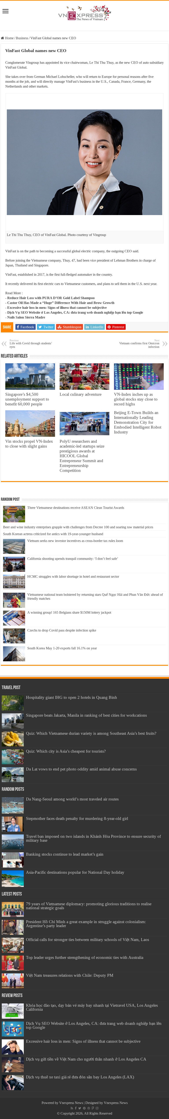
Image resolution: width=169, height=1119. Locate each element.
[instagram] (97, 1108)
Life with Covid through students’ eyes (31, 344)
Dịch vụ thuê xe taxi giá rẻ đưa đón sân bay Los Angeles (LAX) (80, 1077)
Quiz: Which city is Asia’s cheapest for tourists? (66, 751)
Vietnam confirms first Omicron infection (139, 344)
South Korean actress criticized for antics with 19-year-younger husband (53, 534)
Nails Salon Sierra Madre (26, 317)
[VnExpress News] (84, 13)
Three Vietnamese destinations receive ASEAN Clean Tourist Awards (75, 508)
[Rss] (71, 1108)
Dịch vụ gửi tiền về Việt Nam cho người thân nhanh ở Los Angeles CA (86, 1059)
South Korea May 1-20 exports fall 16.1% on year (62, 648)
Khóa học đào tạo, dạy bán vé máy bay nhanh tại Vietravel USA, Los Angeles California (92, 1007)
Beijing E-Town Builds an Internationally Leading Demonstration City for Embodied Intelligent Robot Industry (137, 422)
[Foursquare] (92, 1108)
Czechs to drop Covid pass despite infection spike (61, 630)
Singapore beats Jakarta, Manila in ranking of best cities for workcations (86, 715)
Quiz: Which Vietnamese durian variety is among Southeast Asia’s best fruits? (91, 733)
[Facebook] (75, 1108)
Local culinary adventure (80, 394)
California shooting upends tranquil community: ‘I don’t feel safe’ (72, 558)
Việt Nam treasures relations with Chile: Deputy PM (69, 975)
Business (22, 38)
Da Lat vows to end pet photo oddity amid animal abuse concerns (81, 769)
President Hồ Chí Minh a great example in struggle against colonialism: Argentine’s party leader (86, 923)
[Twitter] (80, 1108)
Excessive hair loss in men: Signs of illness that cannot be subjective (57, 307)
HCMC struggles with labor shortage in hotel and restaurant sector (73, 576)
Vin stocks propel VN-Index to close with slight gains (29, 443)
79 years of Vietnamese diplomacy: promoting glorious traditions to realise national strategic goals (88, 906)
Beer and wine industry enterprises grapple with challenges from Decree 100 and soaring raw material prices (78, 527)
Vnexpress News (71, 1103)
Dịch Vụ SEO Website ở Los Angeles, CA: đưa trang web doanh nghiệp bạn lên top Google (75, 312)
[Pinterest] (84, 1108)
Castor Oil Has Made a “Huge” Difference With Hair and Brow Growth (60, 303)
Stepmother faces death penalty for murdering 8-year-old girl (77, 818)
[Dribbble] (88, 1108)
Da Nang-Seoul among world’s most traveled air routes (72, 799)
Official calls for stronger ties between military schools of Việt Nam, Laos (87, 939)
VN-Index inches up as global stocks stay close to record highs (136, 399)
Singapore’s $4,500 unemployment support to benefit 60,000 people (27, 399)
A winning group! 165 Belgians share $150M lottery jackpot (69, 612)
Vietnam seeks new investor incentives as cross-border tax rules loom (75, 541)
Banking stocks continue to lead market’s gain (64, 854)
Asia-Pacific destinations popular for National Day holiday (75, 872)
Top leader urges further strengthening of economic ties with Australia (84, 957)
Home (9, 38)
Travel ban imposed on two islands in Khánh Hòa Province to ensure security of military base (93, 838)
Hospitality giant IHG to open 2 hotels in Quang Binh (71, 697)
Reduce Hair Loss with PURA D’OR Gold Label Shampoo (51, 298)
